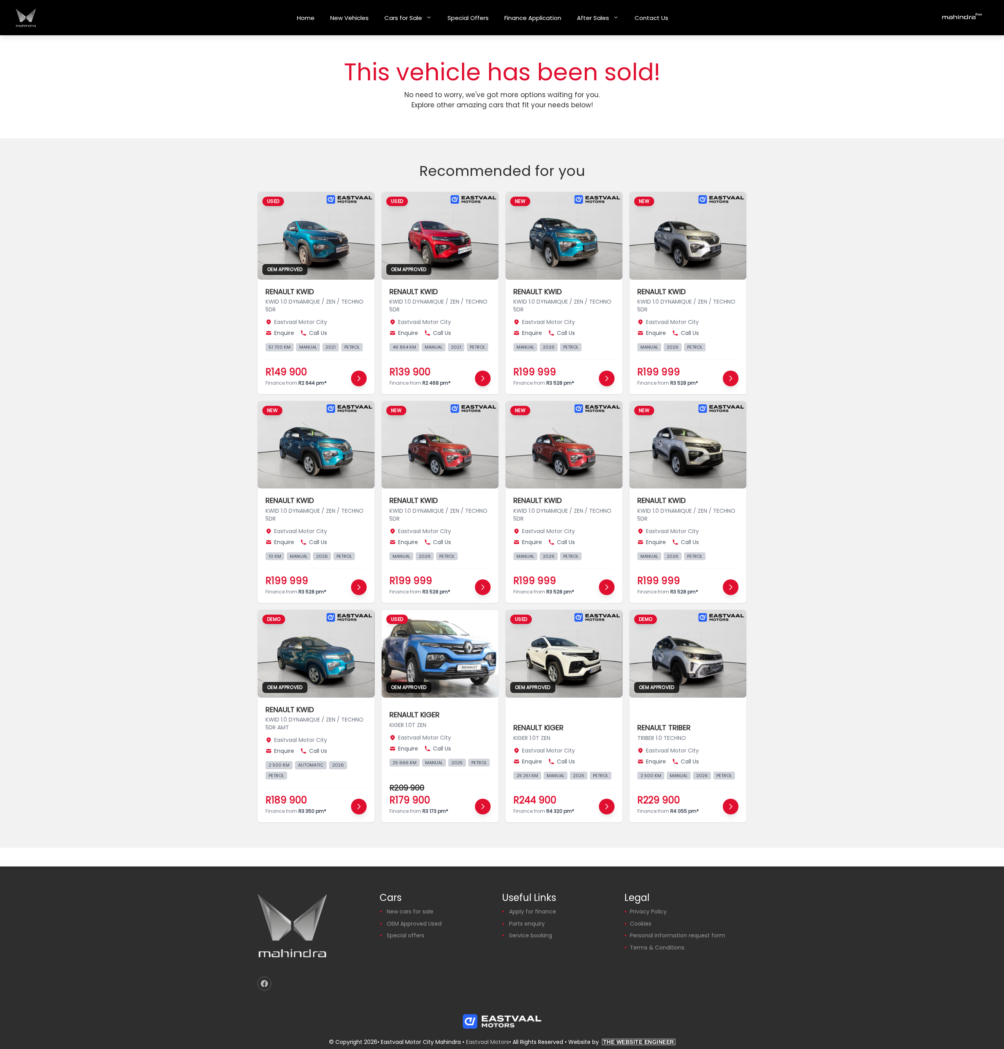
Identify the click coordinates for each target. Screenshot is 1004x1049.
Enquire (284, 333)
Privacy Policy (648, 911)
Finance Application (532, 18)
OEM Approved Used (414, 924)
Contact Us (651, 18)
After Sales (593, 18)
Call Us (318, 333)
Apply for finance (532, 911)
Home (306, 18)
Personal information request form (677, 935)
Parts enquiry (527, 924)
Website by (621, 1042)
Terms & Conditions (657, 947)
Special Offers (468, 18)
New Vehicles (349, 18)
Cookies (640, 924)
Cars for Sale (403, 18)
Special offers (405, 935)
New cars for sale (410, 911)
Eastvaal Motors (487, 1042)
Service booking (530, 935)
